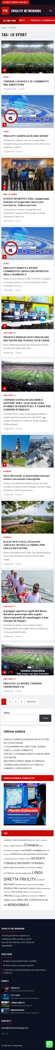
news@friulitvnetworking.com (14, 1028)
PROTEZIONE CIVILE (20, 892)
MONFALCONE (11, 888)
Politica (39, 888)
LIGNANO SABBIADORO (23, 873)
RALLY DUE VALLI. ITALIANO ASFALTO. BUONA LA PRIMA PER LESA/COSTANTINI (24, 545)
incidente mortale (23, 858)
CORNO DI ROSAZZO (16, 846)
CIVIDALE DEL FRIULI (34, 840)
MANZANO (19, 885)
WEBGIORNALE (18, 904)
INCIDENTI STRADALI (31, 863)
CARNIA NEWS (22, 840)
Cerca (7, 712)
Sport (6, 77)
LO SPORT (40, 879)
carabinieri (8, 840)
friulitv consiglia (33, 850)
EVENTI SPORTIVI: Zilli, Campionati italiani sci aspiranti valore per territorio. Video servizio (26, 202)
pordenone (46, 888)
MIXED (41, 884)
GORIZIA (15, 854)
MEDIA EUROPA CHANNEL (31, 885)
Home (3, 28)
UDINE (7, 900)
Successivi (31, 701)
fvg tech (44, 851)
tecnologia (17, 896)
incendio (23, 854)
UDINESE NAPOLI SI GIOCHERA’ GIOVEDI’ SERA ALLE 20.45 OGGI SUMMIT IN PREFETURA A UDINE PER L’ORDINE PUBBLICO (27, 404)
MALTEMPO (9, 884)
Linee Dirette (9, 333)
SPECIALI (8, 895)
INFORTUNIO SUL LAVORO (14, 867)
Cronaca (7, 471)
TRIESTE (42, 895)
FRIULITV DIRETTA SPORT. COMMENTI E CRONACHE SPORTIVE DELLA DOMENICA (26, 271)
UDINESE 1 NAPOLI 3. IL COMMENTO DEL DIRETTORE (26, 83)
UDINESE (13, 900)
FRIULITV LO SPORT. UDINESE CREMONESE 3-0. (22, 685)
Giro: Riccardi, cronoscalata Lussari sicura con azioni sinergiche (26, 477)
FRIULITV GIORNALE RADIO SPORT (26, 136)
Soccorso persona (35, 892)
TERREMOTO (25, 896)
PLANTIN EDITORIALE (26, 888)
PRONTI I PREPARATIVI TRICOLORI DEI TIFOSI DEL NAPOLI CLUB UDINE (26, 338)
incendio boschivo (10, 858)
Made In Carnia (10, 194)
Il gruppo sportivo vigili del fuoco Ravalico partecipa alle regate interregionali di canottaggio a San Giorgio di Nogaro (25, 615)
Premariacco (7, 892)
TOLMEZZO (33, 896)
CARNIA (15, 840)
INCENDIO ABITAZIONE (37, 854)
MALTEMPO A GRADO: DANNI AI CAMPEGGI (24, 761)
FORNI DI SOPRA (19, 850)
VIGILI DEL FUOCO (27, 900)
